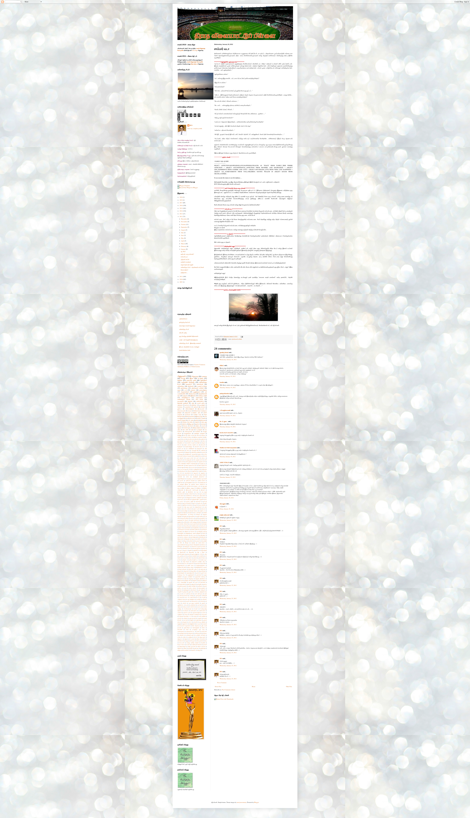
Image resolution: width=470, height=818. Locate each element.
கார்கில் (205, 512)
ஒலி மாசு (200, 503)
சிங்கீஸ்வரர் (202, 537)
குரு (196, 518)
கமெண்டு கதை (190, 439)
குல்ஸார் (203, 520)
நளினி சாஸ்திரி (192, 586)
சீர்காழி (186, 542)
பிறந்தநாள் (187, 452)
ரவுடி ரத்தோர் (202, 622)
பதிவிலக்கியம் (183, 319)
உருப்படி (201, 493)
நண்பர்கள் (202, 582)
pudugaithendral (224, 393)
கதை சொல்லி (202, 505)
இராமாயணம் (201, 409)
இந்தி (183, 488)
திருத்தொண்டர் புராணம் (201, 567)
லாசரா (187, 629)
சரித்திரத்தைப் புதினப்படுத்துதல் (193, 533)
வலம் (197, 458)
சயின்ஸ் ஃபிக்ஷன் (201, 418)
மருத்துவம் (179, 614)
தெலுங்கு (191, 578)
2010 (181, 279)
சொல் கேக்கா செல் (184, 350)
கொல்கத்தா (204, 524)
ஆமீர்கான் (179, 486)
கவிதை (203, 424)
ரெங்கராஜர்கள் (196, 627)
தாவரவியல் (198, 563)
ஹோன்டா (193, 650)
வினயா (203, 458)
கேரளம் (205, 522)
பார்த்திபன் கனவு (181, 599)
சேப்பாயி (179, 444)
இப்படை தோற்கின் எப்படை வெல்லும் (189, 347)
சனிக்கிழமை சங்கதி (183, 399)
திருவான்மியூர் (202, 571)
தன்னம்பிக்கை (202, 558)
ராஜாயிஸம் (184, 624)
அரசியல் (196, 407)
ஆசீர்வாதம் (180, 482)
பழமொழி (197, 595)
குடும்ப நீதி (199, 516)
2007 (181, 282)
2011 (181, 276)
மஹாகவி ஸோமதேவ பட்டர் (185, 616)
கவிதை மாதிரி (203, 396)
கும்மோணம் (189, 441)
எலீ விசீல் (188, 499)
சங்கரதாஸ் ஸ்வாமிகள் (184, 529)
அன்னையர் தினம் (181, 475)
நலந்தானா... (184, 272)
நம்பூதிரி (199, 584)
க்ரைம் (191, 426)
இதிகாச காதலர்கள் (198, 437)
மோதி (205, 456)
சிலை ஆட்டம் (194, 64)
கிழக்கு (185, 516)
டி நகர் (180, 556)
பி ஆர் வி (181, 601)
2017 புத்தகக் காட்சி (201, 461)
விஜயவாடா (179, 639)
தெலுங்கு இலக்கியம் (200, 578)
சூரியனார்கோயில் (181, 544)
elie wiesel (192, 467)
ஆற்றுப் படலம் (197, 486)
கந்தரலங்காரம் (198, 507)
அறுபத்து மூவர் (190, 478)
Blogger (256, 802)
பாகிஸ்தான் (204, 595)
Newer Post (218, 686)
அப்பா (189, 475)
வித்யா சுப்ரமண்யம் (200, 639)
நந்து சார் (194, 584)
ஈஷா (197, 492)
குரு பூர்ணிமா (202, 518)
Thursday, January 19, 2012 (228, 376)
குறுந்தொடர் (196, 392)
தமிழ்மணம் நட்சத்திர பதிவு (198, 561)
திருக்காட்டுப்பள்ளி (181, 567)
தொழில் (194, 580)
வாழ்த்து (190, 637)
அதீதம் (179, 437)
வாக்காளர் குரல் (190, 635)
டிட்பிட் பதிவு (191, 420)
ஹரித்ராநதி (202, 648)
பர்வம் (187, 450)
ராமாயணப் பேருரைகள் (184, 625)
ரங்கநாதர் (184, 622)
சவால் (203, 426)
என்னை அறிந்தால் (197, 497)
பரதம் (205, 593)
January (183, 249)
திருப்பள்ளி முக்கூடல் (193, 569)
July (182, 233)
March (183, 244)
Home (253, 686)
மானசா (195, 616)
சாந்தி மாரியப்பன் (224, 515)
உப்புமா (196, 493)
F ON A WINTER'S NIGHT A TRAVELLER (187, 463)
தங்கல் (195, 558)
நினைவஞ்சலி (202, 588)
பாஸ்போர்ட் (204, 599)
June (182, 235)
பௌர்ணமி (185, 610)
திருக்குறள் (179, 446)
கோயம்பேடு (186, 526)
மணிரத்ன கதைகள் (199, 433)
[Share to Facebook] (223, 339)
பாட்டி (198, 597)
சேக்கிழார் (179, 546)
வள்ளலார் (181, 635)
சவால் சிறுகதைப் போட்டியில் (195, 62)
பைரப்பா (199, 607)
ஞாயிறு (187, 554)
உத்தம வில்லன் (189, 493)
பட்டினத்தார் (199, 430)
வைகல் (187, 644)
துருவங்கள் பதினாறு (200, 576)
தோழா (199, 580)
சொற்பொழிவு (186, 428)
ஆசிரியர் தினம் (201, 480)
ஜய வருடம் (179, 550)
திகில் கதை (191, 565)
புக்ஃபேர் (184, 603)
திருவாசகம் (186, 571)
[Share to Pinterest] (225, 339)
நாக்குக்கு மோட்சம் (184, 322)
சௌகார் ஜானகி (196, 548)
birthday (186, 467)
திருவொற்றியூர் (188, 446)
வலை (178, 390)
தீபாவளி (197, 446)
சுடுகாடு (193, 542)
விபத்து (179, 435)
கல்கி (178, 510)
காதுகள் (179, 512)
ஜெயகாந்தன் (204, 550)
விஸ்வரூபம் (192, 640)
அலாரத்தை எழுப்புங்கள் (201, 478)
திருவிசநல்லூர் (180, 573)
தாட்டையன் (185, 563)
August (183, 230)
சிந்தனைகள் (180, 539)
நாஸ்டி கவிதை (192, 588)
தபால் (178, 559)
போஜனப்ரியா (187, 433)
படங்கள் (195, 591)
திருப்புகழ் (203, 569)
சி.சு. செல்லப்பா (185, 537)
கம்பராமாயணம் (181, 411)
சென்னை (203, 544)
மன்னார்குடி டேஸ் (184, 329)
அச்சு (198, 435)
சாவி (178, 537)
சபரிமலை (192, 531)
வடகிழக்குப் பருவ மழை (198, 629)
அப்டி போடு (199, 399)
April (182, 241)
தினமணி (203, 444)
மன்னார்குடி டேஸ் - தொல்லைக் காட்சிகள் (192, 267)
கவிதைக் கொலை (193, 510)
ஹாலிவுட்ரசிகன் (224, 352)
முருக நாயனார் (192, 618)
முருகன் (199, 618)
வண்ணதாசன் (180, 631)
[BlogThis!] (218, 339)
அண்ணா (203, 435)
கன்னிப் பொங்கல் (186, 262)
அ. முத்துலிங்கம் (196, 469)
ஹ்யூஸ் (199, 650)
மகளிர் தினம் (202, 610)
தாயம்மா (192, 563)
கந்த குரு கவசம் (188, 507)
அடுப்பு (205, 471)
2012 (181, 216)
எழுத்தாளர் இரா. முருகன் (197, 499)
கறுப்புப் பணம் (196, 509)
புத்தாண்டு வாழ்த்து (195, 452)
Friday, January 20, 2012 (227, 498)
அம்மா (187, 476)
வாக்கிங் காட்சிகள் (200, 635)
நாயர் (185, 588)
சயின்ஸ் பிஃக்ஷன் (191, 442)
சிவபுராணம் (197, 541)
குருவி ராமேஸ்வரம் (194, 520)
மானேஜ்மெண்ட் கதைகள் (190, 454)
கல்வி (197, 439)
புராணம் (203, 452)
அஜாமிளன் (194, 471)
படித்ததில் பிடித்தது (187, 382)
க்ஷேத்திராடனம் (181, 442)
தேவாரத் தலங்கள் (182, 403)
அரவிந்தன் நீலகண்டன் (198, 476)
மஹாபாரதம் (199, 397)
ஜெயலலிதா (191, 552)
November (184, 221)
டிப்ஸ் (185, 556)
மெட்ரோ (205, 454)
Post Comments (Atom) (228, 690)
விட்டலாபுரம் (191, 639)
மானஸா (193, 390)
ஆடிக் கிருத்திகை (188, 482)
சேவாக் (179, 548)
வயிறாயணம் (204, 631)
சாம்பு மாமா (193, 535)
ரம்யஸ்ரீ (195, 622)
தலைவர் (179, 563)
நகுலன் (190, 582)
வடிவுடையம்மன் (189, 458)
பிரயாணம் (187, 601)
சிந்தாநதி (187, 539)
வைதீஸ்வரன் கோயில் (196, 644)
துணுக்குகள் (191, 575)
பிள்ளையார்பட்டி (194, 601)
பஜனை (190, 591)
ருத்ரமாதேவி (187, 627)
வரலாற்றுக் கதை (182, 633)
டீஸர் (189, 556)
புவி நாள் (200, 605)
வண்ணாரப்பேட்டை (190, 631)
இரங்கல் (193, 396)
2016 (181, 205)
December (184, 219)
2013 (181, 214)
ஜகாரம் (203, 548)
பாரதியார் (203, 450)
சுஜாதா (179, 428)
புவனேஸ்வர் (193, 605)
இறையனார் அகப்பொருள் (192, 490)
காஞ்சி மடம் (202, 510)
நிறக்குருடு (186, 590)
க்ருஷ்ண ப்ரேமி (180, 527)
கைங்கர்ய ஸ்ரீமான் (183, 524)
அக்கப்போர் (200, 384)
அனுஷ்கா (203, 473)
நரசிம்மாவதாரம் (182, 586)
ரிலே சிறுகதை (195, 625)
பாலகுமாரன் (180, 452)
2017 (181, 203)
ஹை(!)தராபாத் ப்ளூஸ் (187, 265)
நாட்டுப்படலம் (180, 448)
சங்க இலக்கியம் (196, 527)
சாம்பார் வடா (184, 257)
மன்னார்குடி (180, 386)
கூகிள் (184, 522)
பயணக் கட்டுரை (202, 386)
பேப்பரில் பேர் (192, 607)
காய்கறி (189, 512)
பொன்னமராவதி (187, 608)
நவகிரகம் (200, 586)
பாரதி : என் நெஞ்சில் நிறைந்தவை (188, 340)
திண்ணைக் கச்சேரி (237, 339)
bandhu (222, 382)
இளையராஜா (199, 416)
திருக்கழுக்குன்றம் (200, 565)
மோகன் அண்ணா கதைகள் (185, 456)
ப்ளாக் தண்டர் (193, 610)
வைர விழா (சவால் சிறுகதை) (187, 326)
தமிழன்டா (184, 559)
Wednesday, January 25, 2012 (228, 520)
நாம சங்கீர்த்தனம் (190, 448)
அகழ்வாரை (204, 469)
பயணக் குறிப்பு (201, 403)
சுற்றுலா (203, 442)
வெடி (206, 640)
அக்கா (188, 471)
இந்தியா (199, 488)
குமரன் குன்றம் (185, 518)
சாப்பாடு (203, 407)
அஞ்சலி (197, 422)
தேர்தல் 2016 (188, 580)
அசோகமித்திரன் (189, 409)
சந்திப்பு (197, 426)
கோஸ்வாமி (202, 526)
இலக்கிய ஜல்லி (181, 492)
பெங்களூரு (180, 454)
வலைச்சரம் (188, 407)
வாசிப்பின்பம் (200, 401)
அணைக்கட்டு (187, 473)
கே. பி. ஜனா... (224, 421)
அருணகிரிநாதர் (181, 478)
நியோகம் (179, 590)
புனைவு (204, 376)
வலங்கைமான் (198, 633)
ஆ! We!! (183, 251)
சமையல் (190, 411)
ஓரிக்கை (185, 505)
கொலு (179, 426)
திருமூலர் (179, 571)
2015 (181, 208)
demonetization (190, 416)
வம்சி (198, 631)
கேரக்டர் (200, 522)
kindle (201, 467)
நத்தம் (188, 584)
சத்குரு (180, 531)
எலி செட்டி (181, 499)
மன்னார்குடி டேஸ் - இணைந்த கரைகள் (190, 343)
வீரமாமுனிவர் (200, 640)
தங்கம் (190, 558)
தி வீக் (204, 563)
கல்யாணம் (192, 418)
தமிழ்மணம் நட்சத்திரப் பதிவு (192, 412)
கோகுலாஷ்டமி (197, 441)
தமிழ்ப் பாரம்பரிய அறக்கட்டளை (191, 444)
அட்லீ (180, 473)
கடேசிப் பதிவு (183, 333)
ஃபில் (189, 469)
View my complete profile (194, 128)
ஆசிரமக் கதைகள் (190, 480)
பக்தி (192, 430)
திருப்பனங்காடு (182, 569)
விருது (186, 640)
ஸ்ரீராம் (185, 648)
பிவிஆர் (202, 601)
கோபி (180, 526)
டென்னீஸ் (201, 556)
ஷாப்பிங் (205, 644)
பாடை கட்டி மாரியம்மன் (190, 597)
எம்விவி (205, 497)
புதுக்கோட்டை (180, 605)
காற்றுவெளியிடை (183, 514)
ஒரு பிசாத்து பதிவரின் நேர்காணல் (188, 336)
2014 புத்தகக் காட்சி (198, 460)
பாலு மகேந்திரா (190, 599)
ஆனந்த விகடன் (203, 482)
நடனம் (196, 582)
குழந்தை (179, 522)
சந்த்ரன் (186, 531)
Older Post (289, 686)
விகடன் (195, 637)
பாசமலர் (181, 597)
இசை (191, 378)
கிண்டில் (198, 514)
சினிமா (179, 380)
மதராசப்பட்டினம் (187, 612)
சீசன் (181, 542)
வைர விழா (195, 50)
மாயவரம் (179, 618)
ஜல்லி (190, 550)
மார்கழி (185, 618)
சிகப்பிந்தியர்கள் (194, 537)
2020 (181, 197)
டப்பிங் (200, 554)
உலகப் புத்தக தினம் (200, 495)
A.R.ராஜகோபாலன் (225, 410)
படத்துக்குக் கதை (203, 591)
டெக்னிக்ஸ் (194, 556)
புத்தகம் (185, 396)
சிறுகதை (195, 376)
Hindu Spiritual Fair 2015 (191, 465)
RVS (221, 526)
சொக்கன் (185, 548)
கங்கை (190, 505)
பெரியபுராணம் (188, 431)
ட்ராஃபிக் (185, 558)
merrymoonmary (241, 802)
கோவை (185, 426)
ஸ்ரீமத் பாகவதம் (201, 646)
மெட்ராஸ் (186, 620)
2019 (181, 200)
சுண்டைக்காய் (201, 542)
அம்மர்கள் (179, 476)
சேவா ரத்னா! (184, 270)
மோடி (201, 456)
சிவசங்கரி (190, 541)
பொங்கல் (197, 431)
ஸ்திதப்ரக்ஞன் (182, 646)
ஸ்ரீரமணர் (179, 460)
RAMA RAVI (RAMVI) (227, 433)
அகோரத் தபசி (182, 471)
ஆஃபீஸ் (181, 480)
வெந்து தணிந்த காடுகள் (193, 642)
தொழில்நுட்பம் (186, 397)
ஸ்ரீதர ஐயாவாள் (191, 646)
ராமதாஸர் (204, 624)
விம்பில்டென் (180, 640)
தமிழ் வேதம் (186, 561)
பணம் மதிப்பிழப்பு (198, 593)
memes (205, 467)
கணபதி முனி (191, 380)
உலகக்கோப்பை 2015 (190, 495)
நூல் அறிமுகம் (201, 590)
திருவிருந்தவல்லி (190, 573)
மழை (178, 422)
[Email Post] (241, 336)
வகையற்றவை (203, 390)
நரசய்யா (205, 584)
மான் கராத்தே (202, 616)
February (184, 246)
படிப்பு (180, 593)
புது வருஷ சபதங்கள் (194, 603)
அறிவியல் (179, 405)
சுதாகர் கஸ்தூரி (181, 420)
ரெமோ (203, 627)
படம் (185, 390)
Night (182, 467)
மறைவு (186, 614)
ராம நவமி (198, 624)
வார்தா (184, 637)
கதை (186, 418)
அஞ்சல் (200, 471)
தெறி (185, 578)
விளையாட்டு (192, 394)
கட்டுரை (200, 378)
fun (197, 467)
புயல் (187, 605)
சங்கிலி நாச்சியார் (195, 529)
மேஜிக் (191, 620)
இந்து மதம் (191, 424)
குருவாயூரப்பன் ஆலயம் (182, 520)
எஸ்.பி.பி (187, 405)
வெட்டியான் (181, 642)
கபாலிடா (185, 509)
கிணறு (191, 514)
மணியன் (179, 612)
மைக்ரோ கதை (197, 414)
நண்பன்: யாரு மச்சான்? (187, 254)
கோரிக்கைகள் (194, 526)
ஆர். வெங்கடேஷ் (188, 486)
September (184, 227)
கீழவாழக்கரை (191, 516)
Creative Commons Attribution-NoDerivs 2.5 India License (191, 365)
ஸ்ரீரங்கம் (179, 648)
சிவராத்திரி (204, 541)
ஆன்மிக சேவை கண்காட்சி (198, 484)
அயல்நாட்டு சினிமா (187, 437)
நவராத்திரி (202, 405)
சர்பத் (204, 533)
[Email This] (216, 339)
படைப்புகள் (185, 593)
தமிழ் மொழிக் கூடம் (194, 559)
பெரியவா (185, 607)
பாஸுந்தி (198, 599)
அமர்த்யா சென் (201, 475)
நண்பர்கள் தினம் (181, 584)
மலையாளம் (204, 614)
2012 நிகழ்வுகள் (187, 460)
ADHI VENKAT (224, 462)
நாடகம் (203, 446)
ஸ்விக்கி (190, 648)
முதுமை (199, 454)
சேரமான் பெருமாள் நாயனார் (198, 546)
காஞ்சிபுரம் (202, 439)
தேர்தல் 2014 (180, 580)
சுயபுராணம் (180, 401)
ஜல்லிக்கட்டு (196, 550)
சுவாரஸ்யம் (189, 384)
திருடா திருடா (191, 567)
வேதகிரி (203, 642)
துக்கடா (179, 409)
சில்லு (185, 541)
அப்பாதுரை (223, 504)
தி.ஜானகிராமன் (181, 565)
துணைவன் (199, 575)
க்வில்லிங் (188, 527)
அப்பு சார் (194, 475)
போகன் (196, 608)
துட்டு (197, 573)
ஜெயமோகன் (183, 552)
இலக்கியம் (190, 492)
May (182, 238)
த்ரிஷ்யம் (205, 580)
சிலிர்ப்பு (199, 539)
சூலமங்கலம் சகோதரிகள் (193, 544)
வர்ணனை (190, 633)
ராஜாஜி (179, 624)
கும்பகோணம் (180, 441)
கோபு (204, 441)
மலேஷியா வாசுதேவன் (194, 614)
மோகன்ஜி (195, 456)
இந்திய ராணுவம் (191, 488)
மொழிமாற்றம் (198, 620)
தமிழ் (196, 420)
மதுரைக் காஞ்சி (196, 612)
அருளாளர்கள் (185, 392)
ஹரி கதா (196, 648)
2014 (181, 211)
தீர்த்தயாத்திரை (197, 428)
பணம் (191, 593)
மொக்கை (179, 407)
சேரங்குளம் (187, 546)
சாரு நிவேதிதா (201, 535)
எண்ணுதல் (188, 497)
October (183, 224)
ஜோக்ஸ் (190, 401)
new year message (183, 469)
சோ (190, 548)
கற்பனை (203, 509)
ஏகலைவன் (198, 501)
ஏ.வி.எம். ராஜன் (189, 501)
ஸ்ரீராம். (222, 365)
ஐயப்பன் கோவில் (187, 503)
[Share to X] (221, 339)
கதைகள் (179, 507)
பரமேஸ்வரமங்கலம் (183, 595)
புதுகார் (203, 603)
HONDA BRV (180, 465)
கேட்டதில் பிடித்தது (192, 522)
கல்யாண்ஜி (184, 510)
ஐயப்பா (194, 503)
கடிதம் (195, 505)
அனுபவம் (181, 376)
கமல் (190, 509)
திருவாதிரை (194, 571)
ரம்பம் (190, 622)
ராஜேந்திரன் (191, 624)
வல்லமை (205, 633)
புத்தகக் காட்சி (185, 259)
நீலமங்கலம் (193, 590)
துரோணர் (179, 578)
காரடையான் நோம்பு (197, 512)
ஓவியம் (197, 424)
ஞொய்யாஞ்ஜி (194, 554)
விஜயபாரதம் (202, 637)
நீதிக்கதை (202, 420)
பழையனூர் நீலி (195, 450)
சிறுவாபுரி (193, 539)
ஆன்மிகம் (203, 380)
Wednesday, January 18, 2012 (228, 359)
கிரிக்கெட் (194, 405)
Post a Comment (221, 682)
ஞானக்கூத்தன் (180, 554)
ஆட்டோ (196, 482)
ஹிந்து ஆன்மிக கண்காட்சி (183, 650)
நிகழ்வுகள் (199, 448)
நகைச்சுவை (184, 388)
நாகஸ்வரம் (187, 414)
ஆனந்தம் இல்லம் (184, 484)
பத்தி (193, 403)
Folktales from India (187, 422)
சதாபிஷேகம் (204, 529)
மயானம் (203, 612)
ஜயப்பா (186, 550)
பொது (183, 378)
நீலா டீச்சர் (185, 430)
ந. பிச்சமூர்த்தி (182, 582)
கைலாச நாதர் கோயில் (194, 524)
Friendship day (202, 463)
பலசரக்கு (191, 595)
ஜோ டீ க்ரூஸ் (201, 552)
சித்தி (198, 442)
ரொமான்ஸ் (179, 629)
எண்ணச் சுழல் (180, 497)
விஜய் (185, 639)
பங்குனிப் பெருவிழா (182, 591)
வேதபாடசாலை (180, 644)
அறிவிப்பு (184, 424)
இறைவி (203, 490)
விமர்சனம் (191, 386)
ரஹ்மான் (181, 458)
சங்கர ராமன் (204, 527)
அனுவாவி (195, 473)
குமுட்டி (192, 518)
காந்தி (184, 512)
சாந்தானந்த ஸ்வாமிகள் (182, 535)
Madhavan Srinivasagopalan (228, 448)
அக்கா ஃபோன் (191, 435)
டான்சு (205, 554)
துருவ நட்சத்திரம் (188, 576)
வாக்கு (179, 637)
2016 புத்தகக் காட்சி (190, 461)
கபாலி (184, 439)
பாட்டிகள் (203, 597)
